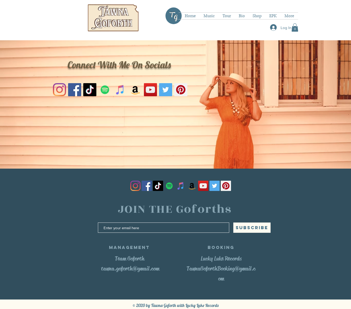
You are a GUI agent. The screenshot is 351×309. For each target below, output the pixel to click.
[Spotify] (105, 89)
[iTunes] (120, 89)
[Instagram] (59, 89)
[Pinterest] (180, 89)
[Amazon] (135, 89)
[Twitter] (165, 89)
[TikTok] (89, 89)
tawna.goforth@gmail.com (130, 268)
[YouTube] (150, 89)
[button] (294, 27)
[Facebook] (74, 89)
